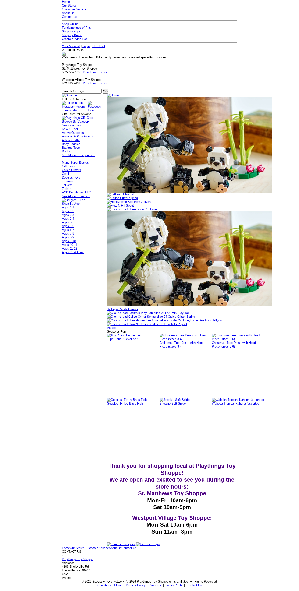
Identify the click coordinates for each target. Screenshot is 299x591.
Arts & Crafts (71, 140)
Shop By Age (71, 203)
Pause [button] (111, 328)
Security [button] (155, 585)
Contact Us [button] (194, 585)
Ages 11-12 (69, 248)
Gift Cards (69, 166)
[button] (132, 209)
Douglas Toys (71, 177)
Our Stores (69, 5)
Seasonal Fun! (72, 125)
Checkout (98, 46)
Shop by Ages (71, 31)
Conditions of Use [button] (109, 585)
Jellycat (67, 185)
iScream (67, 181)
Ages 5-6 (68, 226)
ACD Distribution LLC (76, 192)
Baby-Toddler (71, 144)
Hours (103, 72)
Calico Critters (71, 170)
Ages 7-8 (68, 233)
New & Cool (70, 129)
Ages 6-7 (68, 230)
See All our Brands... (76, 196)
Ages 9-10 (69, 241)
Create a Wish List (74, 39)
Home (66, 2)
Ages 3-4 (68, 218)
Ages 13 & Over (73, 252)
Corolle (66, 174)
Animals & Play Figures (78, 136)
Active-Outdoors (73, 132)
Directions (89, 72)
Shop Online (70, 24)
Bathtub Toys (71, 147)
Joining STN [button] (174, 585)
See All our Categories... (78, 155)
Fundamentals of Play (77, 27)
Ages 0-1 (68, 207)
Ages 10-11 (69, 244)
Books (66, 151)
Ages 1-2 (68, 211)
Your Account (71, 46)
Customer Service (74, 9)
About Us (68, 13)
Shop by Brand (72, 35)
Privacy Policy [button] (136, 585)
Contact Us (69, 16)
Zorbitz (66, 188)
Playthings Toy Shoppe (77, 559)
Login (86, 46)
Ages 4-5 (68, 222)
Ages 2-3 (68, 215)
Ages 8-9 (68, 237)
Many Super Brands (75, 162)
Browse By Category (76, 121)
